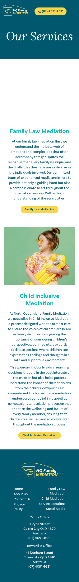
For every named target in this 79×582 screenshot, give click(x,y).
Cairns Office (39, 517)
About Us (21, 494)
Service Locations (52, 504)
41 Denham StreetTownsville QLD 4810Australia (39, 557)
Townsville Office (40, 546)
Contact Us (22, 499)
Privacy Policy (19, 506)
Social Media (55, 509)
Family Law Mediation (39, 209)
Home (18, 489)
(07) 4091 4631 (53, 11)
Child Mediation (53, 498)
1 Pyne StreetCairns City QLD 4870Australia (39, 529)
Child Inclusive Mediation (39, 435)
